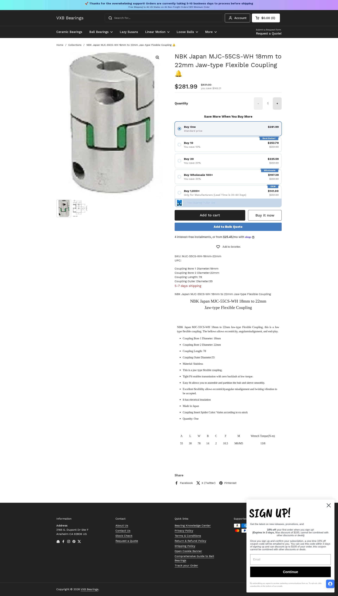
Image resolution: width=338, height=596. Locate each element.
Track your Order (186, 565)
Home (59, 44)
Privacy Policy (184, 530)
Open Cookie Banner (188, 551)
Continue (290, 572)
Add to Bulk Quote (228, 226)
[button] (266, 18)
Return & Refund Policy (190, 540)
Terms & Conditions (188, 535)
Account (240, 18)
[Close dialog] (328, 505)
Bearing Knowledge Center (193, 525)
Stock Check (123, 535)
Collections (75, 44)
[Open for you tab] (330, 584)
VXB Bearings (69, 18)
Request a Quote (126, 540)
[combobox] (164, 18)
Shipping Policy (185, 546)
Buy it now (264, 215)
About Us (121, 525)
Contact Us (122, 530)
